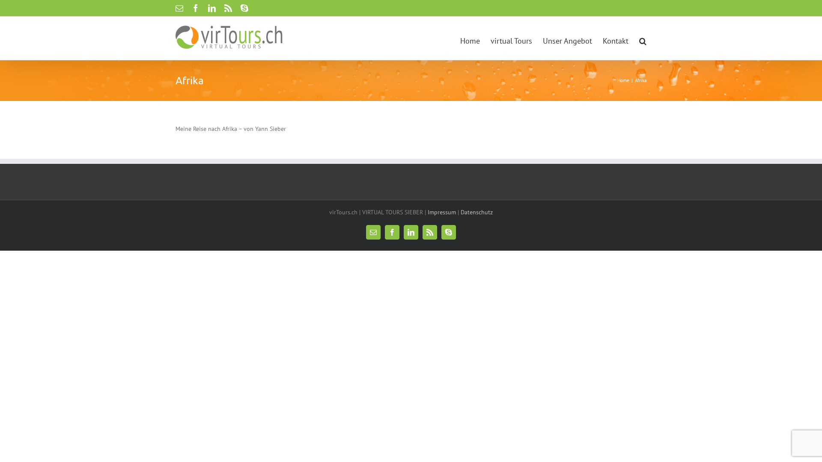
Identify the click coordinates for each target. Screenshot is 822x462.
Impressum (442, 212)
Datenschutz (477, 212)
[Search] (642, 38)
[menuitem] (475, 38)
